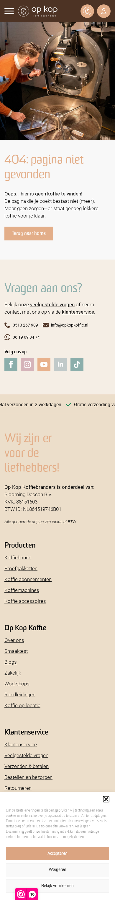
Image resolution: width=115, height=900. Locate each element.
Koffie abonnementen (28, 579)
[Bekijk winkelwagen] (87, 11)
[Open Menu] (9, 11)
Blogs (10, 661)
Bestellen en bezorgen (28, 777)
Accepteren (57, 854)
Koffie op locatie (22, 705)
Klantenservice (20, 744)
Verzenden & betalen (26, 766)
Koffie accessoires (25, 601)
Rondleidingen (19, 694)
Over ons (14, 640)
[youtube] (43, 364)
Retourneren (18, 787)
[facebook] (10, 364)
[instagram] (27, 364)
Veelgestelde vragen (26, 755)
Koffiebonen (17, 557)
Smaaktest (16, 651)
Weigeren (57, 870)
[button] (106, 799)
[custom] (76, 364)
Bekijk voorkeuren (57, 886)
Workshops (16, 683)
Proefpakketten (20, 568)
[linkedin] (60, 364)
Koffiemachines (21, 590)
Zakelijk (12, 672)
